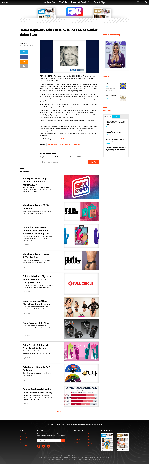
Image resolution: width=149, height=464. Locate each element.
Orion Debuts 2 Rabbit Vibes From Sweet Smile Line (37, 346)
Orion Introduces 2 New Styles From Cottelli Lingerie (37, 302)
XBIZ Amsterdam (92, 440)
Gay (89, 2)
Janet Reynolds (52, 144)
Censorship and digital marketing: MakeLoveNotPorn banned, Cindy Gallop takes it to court (116, 149)
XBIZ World (77, 440)
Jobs (116, 116)
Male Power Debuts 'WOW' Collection (36, 206)
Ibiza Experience (110, 96)
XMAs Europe (110, 84)
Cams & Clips (99, 2)
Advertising (23, 437)
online (53, 139)
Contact (22, 440)
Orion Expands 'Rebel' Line (36, 323)
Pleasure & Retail (78, 2)
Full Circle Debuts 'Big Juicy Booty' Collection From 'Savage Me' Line (37, 279)
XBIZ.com (77, 434)
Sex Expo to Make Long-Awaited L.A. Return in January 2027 (35, 181)
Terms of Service (92, 459)
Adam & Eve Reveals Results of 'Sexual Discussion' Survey (37, 390)
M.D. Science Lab (65, 144)
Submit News (24, 434)
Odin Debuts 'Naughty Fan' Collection (36, 368)
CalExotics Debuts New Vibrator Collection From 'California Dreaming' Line (36, 230)
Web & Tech (64, 2)
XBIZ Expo (90, 443)
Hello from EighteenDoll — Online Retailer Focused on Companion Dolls (115, 122)
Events (106, 76)
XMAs (88, 446)
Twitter (63, 139)
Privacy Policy (24, 446)
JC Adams (23, 43)
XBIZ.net (107, 110)
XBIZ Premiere (78, 443)
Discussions (107, 116)
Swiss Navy (77, 144)
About (22, 443)
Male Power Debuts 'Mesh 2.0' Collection (36, 255)
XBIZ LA (89, 434)
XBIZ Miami (90, 437)
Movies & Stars (50, 2)
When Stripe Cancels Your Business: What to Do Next (113, 132)
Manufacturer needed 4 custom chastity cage (115, 140)
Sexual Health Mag (111, 34)
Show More (59, 411)
